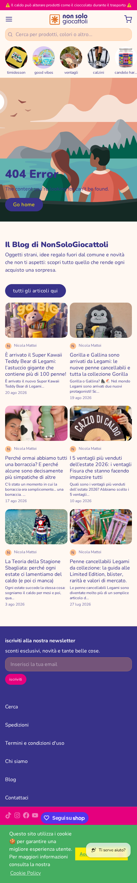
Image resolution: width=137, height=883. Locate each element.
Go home (24, 204)
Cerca (11, 706)
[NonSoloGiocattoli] (68, 19)
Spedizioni (17, 724)
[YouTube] (35, 818)
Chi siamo (16, 761)
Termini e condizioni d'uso (34, 743)
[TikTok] (8, 818)
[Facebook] (26, 818)
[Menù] (11, 19)
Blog (10, 779)
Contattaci (16, 797)
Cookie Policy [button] (25, 873)
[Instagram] (17, 818)
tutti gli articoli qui (35, 290)
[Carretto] (125, 19)
